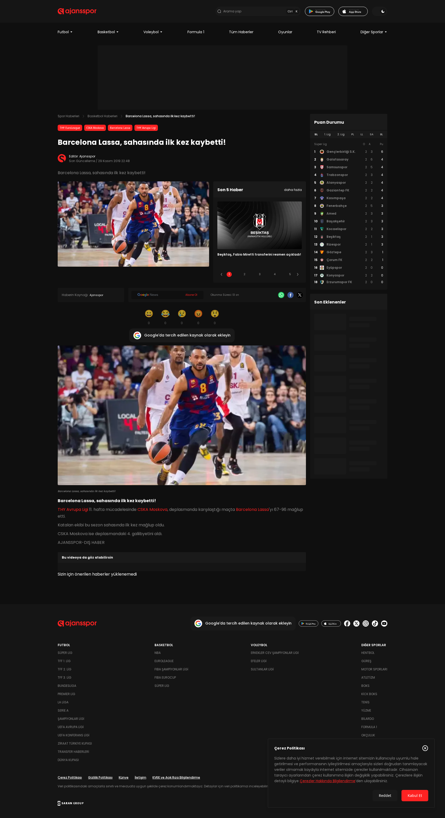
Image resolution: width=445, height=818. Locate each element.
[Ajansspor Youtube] (384, 623)
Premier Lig (66, 694)
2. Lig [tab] (341, 134)
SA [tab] (371, 134)
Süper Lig (65, 653)
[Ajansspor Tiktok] (375, 623)
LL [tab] (362, 134)
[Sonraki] (298, 274)
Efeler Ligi (259, 661)
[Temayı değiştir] (379, 11)
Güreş (366, 661)
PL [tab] (352, 134)
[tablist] (348, 134)
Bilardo (367, 718)
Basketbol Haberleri (102, 116)
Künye (124, 777)
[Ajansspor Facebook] (347, 623)
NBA (158, 653)
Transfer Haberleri (73, 751)
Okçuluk (368, 735)
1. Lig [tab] (327, 134)
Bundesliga (67, 686)
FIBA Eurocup (165, 677)
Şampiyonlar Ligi (71, 718)
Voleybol (151, 32)
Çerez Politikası (70, 777)
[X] (300, 295)
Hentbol (367, 653)
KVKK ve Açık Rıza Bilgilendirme (176, 777)
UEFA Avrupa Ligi (71, 727)
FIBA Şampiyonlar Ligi (171, 669)
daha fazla (293, 190)
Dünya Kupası (68, 760)
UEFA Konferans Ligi (73, 735)
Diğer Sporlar (372, 32)
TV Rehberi (326, 32)
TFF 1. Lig (64, 661)
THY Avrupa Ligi (146, 128)
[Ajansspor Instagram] (366, 623)
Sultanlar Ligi (262, 669)
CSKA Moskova (95, 128)
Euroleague (164, 661)
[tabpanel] (348, 213)
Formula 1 (195, 32)
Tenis (365, 702)
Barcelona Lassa (120, 128)
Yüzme (366, 710)
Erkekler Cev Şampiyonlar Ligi (275, 653)
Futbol (63, 32)
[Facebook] (290, 295)
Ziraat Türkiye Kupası (75, 743)
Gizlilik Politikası (100, 777)
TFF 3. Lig (64, 677)
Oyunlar (285, 32)
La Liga (63, 702)
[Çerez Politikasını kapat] (425, 748)
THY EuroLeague (70, 128)
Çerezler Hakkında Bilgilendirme (327, 780)
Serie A (63, 710)
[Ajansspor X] (356, 623)
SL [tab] (316, 134)
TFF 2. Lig (64, 669)
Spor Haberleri (68, 116)
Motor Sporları (374, 669)
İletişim (140, 777)
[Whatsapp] (281, 295)
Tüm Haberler (241, 32)
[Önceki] (221, 274)
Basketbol (106, 32)
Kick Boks (369, 694)
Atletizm (368, 677)
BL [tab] (381, 134)
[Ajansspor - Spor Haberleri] (77, 11)
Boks (365, 686)
